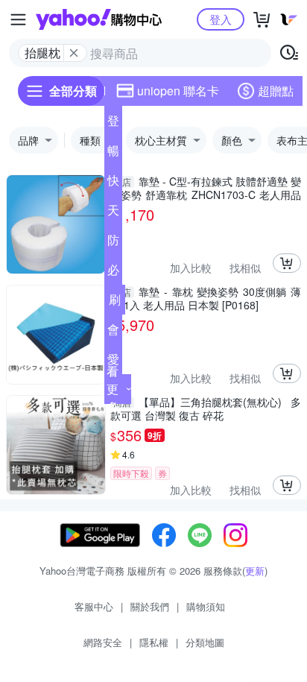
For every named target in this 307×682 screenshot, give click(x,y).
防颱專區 (113, 243)
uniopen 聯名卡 (178, 90)
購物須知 (205, 606)
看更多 (112, 388)
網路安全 (102, 642)
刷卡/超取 (114, 303)
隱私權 (153, 642)
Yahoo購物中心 (99, 19)
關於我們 (149, 606)
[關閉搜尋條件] (73, 53)
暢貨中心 (113, 153)
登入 (220, 19)
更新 (255, 570)
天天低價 (113, 213)
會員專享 (113, 332)
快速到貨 (113, 183)
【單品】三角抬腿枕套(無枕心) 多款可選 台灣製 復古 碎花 (205, 408)
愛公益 (113, 362)
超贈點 (276, 90)
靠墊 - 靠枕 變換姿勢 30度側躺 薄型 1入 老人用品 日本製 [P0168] (205, 298)
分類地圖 (205, 642)
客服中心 (94, 606)
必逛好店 (113, 273)
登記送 (113, 124)
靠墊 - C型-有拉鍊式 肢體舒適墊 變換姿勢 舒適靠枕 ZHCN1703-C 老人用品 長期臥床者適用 (205, 187)
